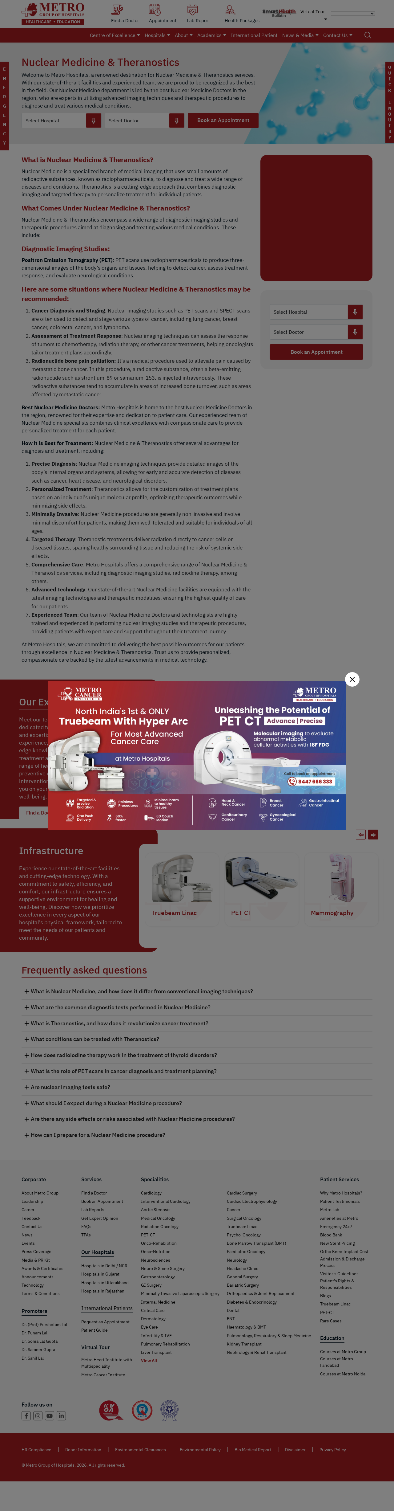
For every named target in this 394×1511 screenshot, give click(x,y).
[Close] (352, 679)
